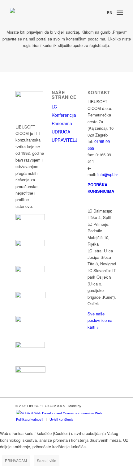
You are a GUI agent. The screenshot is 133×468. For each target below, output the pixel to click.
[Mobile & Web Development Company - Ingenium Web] (58, 412)
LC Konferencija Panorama (64, 114)
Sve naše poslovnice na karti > (100, 320)
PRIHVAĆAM (16, 460)
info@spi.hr (107, 174)
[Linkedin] (92, 338)
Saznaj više (46, 460)
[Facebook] (102, 338)
